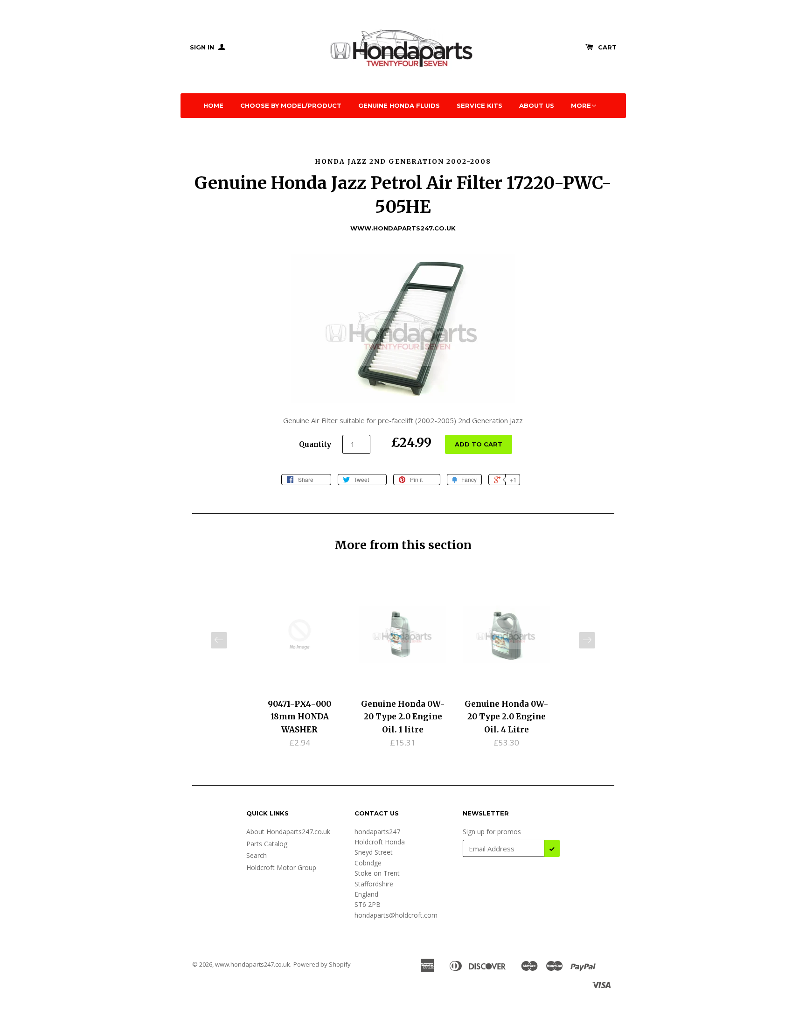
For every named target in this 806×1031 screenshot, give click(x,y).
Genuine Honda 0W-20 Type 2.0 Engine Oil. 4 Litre (507, 716)
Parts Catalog (266, 843)
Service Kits (479, 105)
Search (256, 855)
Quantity (315, 444)
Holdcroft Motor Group (281, 867)
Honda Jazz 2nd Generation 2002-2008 (403, 161)
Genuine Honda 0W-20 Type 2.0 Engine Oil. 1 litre (403, 716)
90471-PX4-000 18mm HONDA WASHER (299, 716)
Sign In (203, 47)
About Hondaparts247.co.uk (288, 831)
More (581, 105)
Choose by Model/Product (290, 105)
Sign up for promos (492, 831)
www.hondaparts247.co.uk (252, 964)
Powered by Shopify (322, 964)
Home (213, 105)
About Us (536, 105)
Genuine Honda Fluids (399, 105)
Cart (607, 47)
